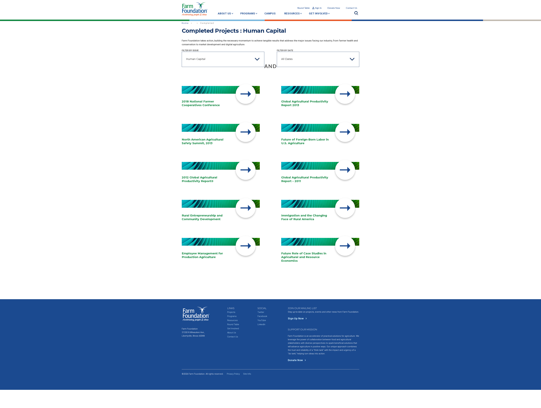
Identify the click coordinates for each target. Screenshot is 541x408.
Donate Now (333, 8)
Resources (292, 13)
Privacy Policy (233, 374)
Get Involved (318, 13)
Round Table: (309, 8)
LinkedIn (261, 324)
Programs (247, 13)
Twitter (261, 312)
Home (185, 23)
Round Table (233, 324)
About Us (224, 13)
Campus (270, 13)
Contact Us (351, 8)
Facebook (262, 316)
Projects (231, 312)
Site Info (247, 374)
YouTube (262, 320)
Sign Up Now (296, 318)
